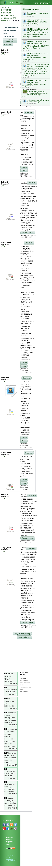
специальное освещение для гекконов (8, 18)
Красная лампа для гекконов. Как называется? (10, 802)
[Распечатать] (15, 828)
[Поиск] (2, 2)
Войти (35, 3)
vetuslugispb (31, 104)
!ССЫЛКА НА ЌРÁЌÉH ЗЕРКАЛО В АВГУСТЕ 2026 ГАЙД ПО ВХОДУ (37, 22)
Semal (24, 96)
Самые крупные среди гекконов (8, 677)
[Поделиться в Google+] (4, 828)
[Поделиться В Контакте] (7, 824)
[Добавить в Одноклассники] (11, 824)
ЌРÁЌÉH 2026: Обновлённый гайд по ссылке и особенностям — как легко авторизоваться (35, 56)
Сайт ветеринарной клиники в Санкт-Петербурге (38, 101)
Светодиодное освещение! (10, 690)
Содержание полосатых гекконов (9, 773)
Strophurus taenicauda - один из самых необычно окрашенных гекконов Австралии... (10, 737)
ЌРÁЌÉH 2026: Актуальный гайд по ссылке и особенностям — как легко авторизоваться (34, 83)
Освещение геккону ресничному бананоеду (9, 788)
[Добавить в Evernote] (11, 828)
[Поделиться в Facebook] (4, 824)
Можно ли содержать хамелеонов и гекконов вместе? (10, 758)
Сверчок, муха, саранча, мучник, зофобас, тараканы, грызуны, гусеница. (37, 93)
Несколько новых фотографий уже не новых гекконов (10, 717)
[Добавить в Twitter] (15, 824)
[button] (10, 40)
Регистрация (44, 3)
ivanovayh (30, 17)
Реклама (9, 839)
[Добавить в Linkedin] (7, 828)
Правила (9, 837)
